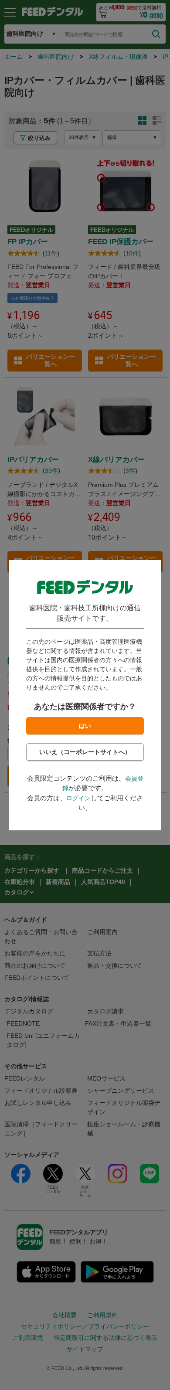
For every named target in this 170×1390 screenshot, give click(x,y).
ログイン (78, 798)
